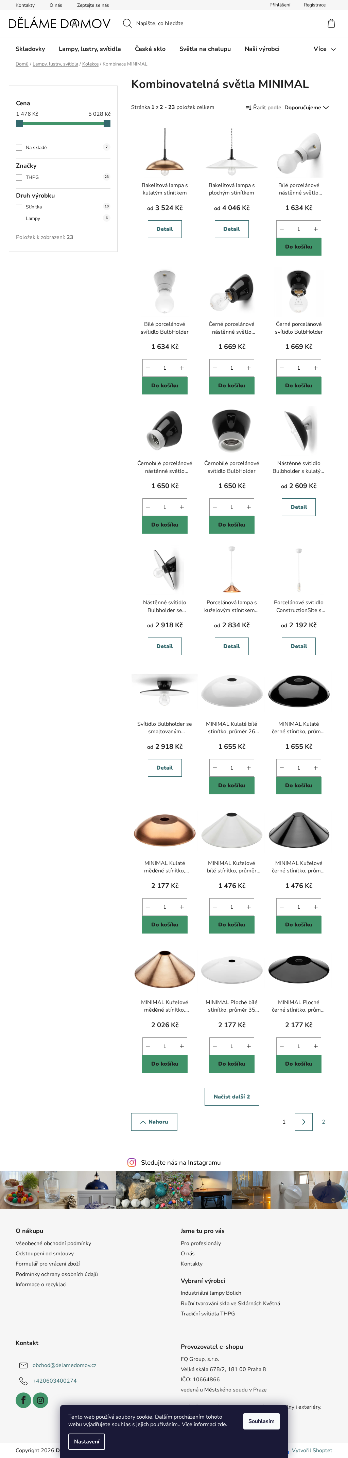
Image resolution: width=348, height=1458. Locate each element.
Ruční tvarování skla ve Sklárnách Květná (230, 1303)
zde (222, 1424)
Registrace (315, 5)
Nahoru (158, 1122)
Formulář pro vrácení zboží (48, 1264)
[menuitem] (30, 48)
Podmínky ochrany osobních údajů (57, 1274)
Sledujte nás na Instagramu (181, 1162)
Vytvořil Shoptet (312, 1450)
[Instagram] (40, 1400)
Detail (164, 229)
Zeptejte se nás (93, 5)
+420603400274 (55, 1381)
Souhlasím (261, 1421)
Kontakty (25, 5)
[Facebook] (23, 1400)
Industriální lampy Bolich (211, 1293)
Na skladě (67, 147)
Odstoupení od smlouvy (45, 1253)
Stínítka (67, 207)
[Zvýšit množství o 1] (316, 229)
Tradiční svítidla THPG (208, 1313)
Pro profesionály (201, 1243)
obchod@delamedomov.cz (64, 1365)
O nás (56, 5)
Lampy (67, 218)
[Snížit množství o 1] (282, 229)
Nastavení (86, 1441)
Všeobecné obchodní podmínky (53, 1243)
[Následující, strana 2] (304, 1122)
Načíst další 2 (232, 1097)
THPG (67, 177)
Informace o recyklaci (41, 1284)
